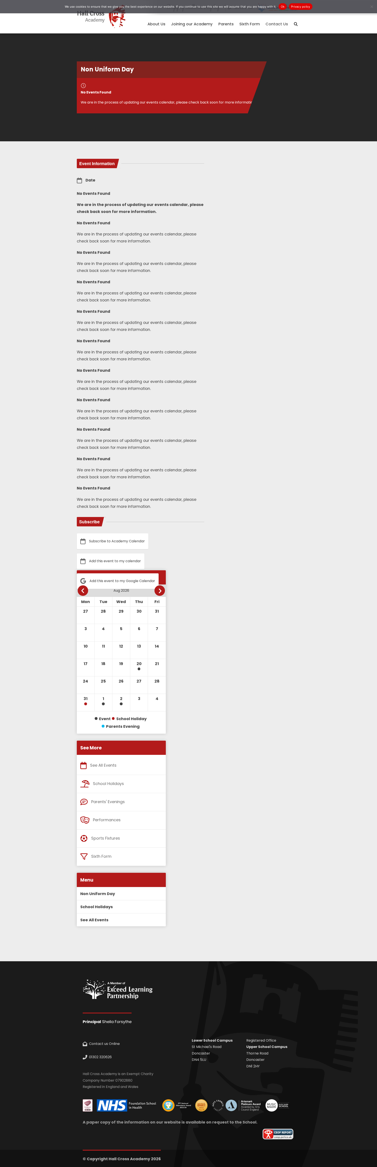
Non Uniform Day (97, 893)
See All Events (103, 765)
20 (139, 663)
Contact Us (277, 24)
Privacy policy (300, 6)
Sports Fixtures (105, 838)
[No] (371, 6)
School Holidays (108, 783)
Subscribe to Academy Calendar (117, 540)
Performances (107, 820)
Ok (283, 6)
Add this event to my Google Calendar (122, 580)
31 (85, 698)
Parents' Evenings (108, 801)
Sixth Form (101, 856)
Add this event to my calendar (115, 561)
